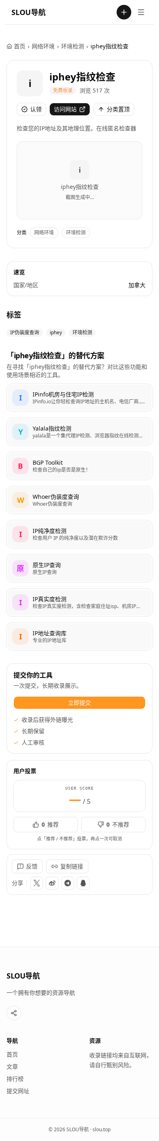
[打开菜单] (141, 12)
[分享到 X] (36, 883)
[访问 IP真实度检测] (20, 602)
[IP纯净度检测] (79, 534)
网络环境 (43, 46)
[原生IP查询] (79, 568)
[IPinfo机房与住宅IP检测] (79, 397)
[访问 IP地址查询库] (20, 636)
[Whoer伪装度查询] (79, 500)
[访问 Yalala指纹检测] (20, 432)
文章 (12, 1066)
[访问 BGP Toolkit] (20, 466)
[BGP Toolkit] (79, 466)
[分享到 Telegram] (67, 883)
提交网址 (18, 1091)
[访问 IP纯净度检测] (20, 534)
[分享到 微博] (52, 883)
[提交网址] (124, 12)
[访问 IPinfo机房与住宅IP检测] (20, 398)
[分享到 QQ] (83, 883)
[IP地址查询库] (79, 636)
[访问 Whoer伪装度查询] (20, 500)
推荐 (50, 824)
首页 (19, 46)
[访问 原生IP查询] (20, 568)
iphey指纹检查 (82, 76)
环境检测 (72, 46)
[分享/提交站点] (14, 1013)
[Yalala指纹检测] (79, 432)
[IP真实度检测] (79, 602)
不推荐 (117, 824)
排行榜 (15, 1079)
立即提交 (79, 702)
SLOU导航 (28, 12)
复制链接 (71, 866)
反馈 (32, 866)
